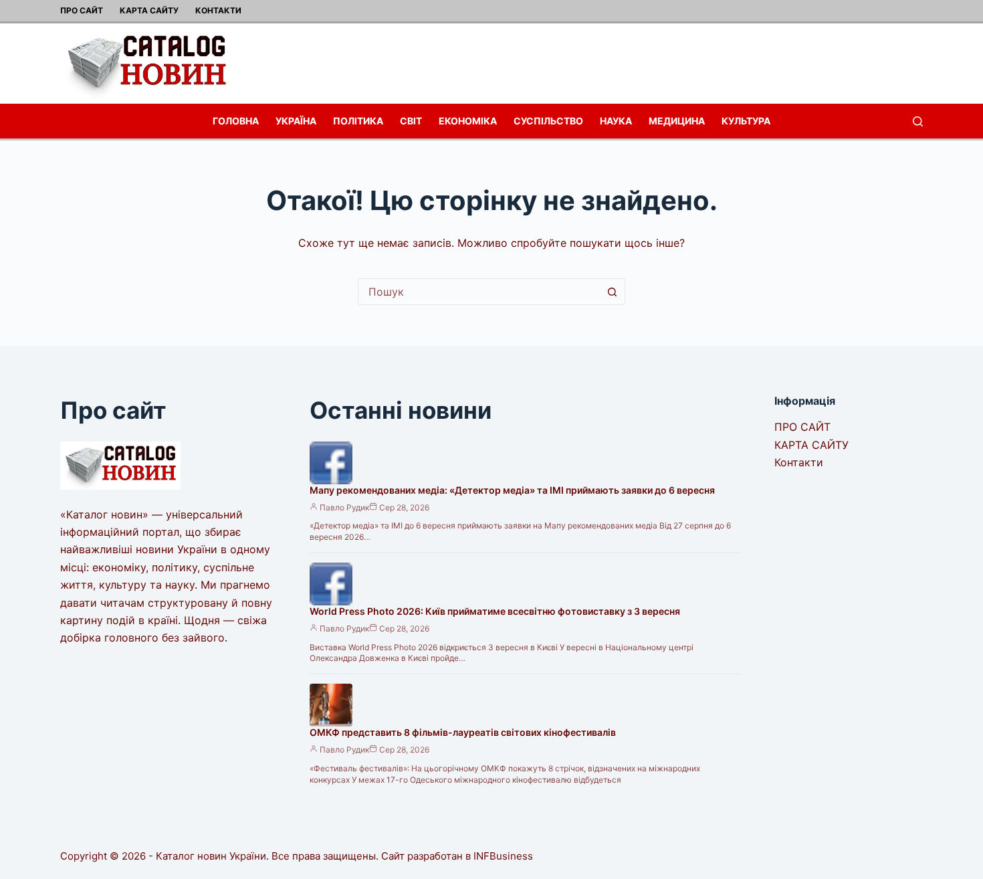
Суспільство (548, 120)
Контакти (218, 10)
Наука (616, 120)
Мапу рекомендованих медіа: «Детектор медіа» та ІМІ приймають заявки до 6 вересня (512, 490)
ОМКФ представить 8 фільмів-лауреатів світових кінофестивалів (463, 732)
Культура (746, 120)
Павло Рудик (344, 507)
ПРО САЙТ (81, 10)
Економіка (468, 120)
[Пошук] (918, 121)
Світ (411, 120)
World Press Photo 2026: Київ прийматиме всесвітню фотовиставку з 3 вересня (495, 611)
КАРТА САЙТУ (149, 10)
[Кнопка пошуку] (612, 291)
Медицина (677, 120)
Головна (236, 120)
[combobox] (478, 291)
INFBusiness (503, 856)
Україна (296, 120)
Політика (358, 120)
